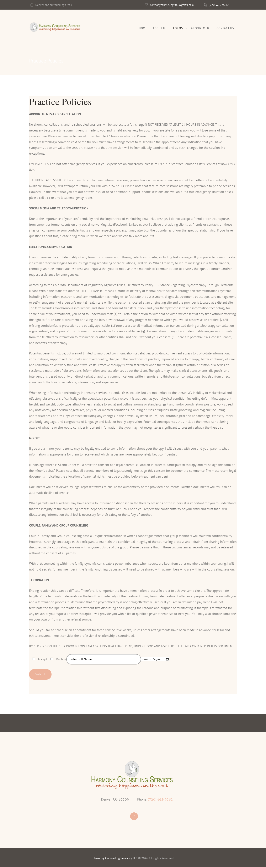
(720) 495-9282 (219, 5)
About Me (160, 28)
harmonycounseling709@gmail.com (172, 5)
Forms (178, 28)
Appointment (201, 28)
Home (143, 28)
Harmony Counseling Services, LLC (115, 858)
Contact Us (225, 28)
